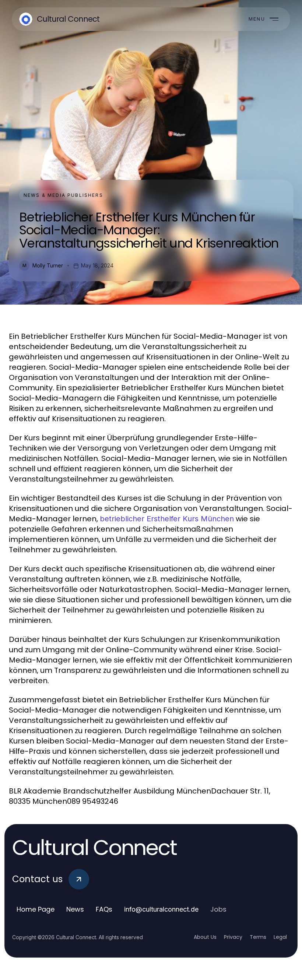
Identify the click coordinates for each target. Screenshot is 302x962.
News (75, 909)
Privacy (233, 937)
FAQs (104, 909)
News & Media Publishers (63, 195)
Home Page (36, 909)
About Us (205, 937)
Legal (280, 937)
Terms (258, 937)
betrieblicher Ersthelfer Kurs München (167, 518)
